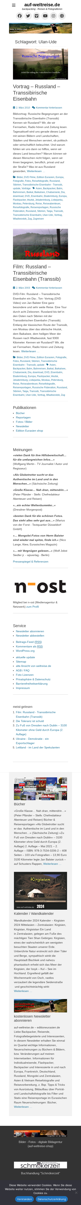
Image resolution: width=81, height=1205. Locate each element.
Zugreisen (38, 218)
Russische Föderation (44, 387)
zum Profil (32, 606)
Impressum (23, 688)
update (16, 188)
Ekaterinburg (51, 196)
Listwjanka (57, 199)
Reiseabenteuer (51, 203)
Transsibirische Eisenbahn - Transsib (42, 184)
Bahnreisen (19, 192)
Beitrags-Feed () (29, 641)
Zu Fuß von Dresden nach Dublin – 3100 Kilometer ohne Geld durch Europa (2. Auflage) (41, 730)
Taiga (49, 211)
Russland (55, 181)
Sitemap (21, 661)
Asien (39, 188)
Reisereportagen (39, 207)
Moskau (17, 203)
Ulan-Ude (48, 215)
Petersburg (28, 203)
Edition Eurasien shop (29, 430)
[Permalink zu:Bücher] (40, 788)
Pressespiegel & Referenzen (30, 561)
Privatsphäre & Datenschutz (33, 679)
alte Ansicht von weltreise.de (33, 665)
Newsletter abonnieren (30, 631)
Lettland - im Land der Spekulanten (38, 747)
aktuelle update (25, 657)
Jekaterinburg (42, 199)
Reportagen (23, 417)
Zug (30, 218)
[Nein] (76, 1193)
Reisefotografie (40, 181)
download (18, 196)
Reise (39, 203)
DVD (27, 196)
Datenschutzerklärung (52, 1199)
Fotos (28, 181)
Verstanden (24, 1199)
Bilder (20, 177)
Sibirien (17, 184)
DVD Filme (30, 177)
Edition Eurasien (45, 177)
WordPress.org (25, 650)
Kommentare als (29, 646)
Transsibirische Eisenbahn (27, 215)
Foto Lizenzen (25, 674)
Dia (63, 192)
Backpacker (49, 188)
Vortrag (58, 215)
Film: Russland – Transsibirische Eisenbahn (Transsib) (37, 273)
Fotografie (18, 181)
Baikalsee (39, 192)
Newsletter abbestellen (30, 635)
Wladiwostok (20, 218)
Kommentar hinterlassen (49, 107)
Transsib (58, 211)
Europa (60, 177)
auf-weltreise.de (42, 4)
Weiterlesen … (36, 171)
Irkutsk (30, 199)
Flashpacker (19, 199)
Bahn (59, 188)
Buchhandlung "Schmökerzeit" (40, 1173)
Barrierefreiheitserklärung (32, 683)
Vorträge (26, 188)
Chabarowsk (53, 192)
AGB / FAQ (22, 670)
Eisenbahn (37, 196)
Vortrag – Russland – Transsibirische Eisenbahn (36, 92)
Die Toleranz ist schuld (30, 721)
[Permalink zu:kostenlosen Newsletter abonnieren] (40, 1005)
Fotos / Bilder (24, 421)
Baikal (30, 192)
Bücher (20, 413)
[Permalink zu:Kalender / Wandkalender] (40, 891)
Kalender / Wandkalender (34, 914)
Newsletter (22, 426)
